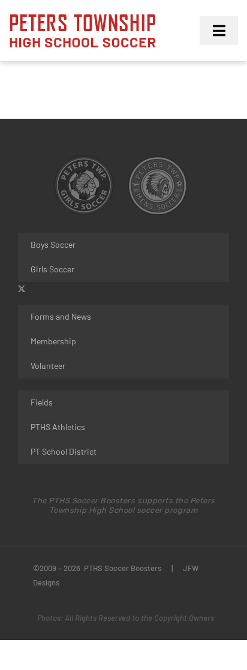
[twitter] (21, 289)
